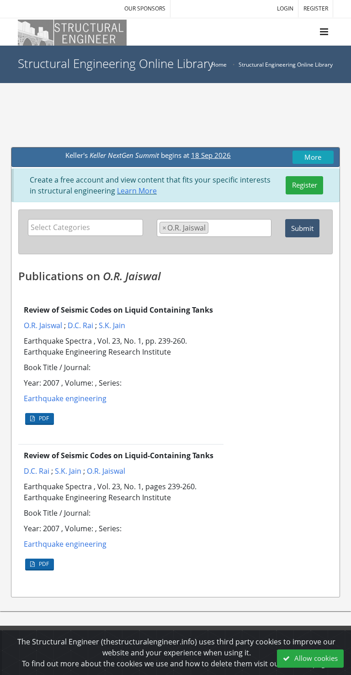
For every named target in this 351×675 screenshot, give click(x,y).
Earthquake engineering (65, 398)
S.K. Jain (112, 325)
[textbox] (88, 227)
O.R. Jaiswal (43, 325)
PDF (43, 418)
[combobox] (85, 227)
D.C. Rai (80, 325)
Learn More (137, 191)
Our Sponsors (144, 8)
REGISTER (315, 8)
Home (219, 64)
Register (304, 184)
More (312, 157)
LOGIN (285, 8)
